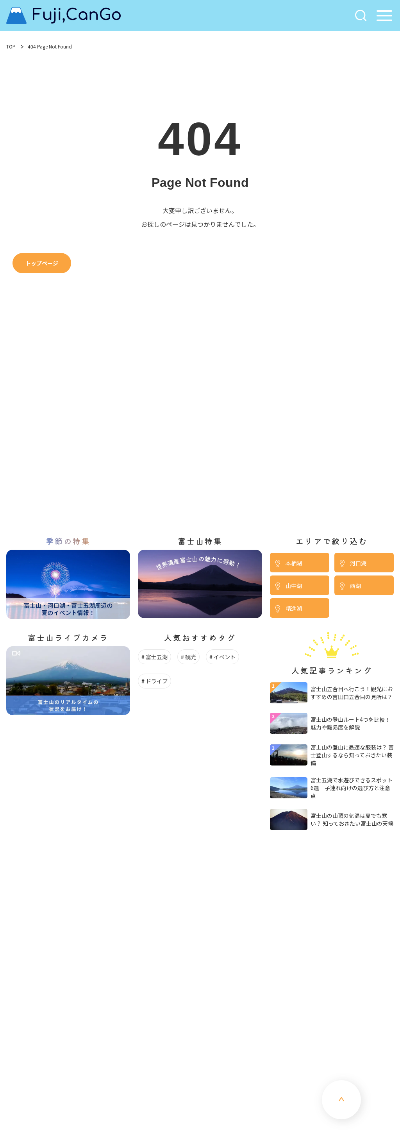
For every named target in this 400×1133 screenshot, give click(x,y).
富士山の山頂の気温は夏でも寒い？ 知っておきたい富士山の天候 (352, 819)
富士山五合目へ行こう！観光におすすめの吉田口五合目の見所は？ (352, 693)
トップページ (41, 263)
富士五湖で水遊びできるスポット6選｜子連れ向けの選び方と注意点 (352, 788)
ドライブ (157, 681)
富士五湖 (157, 657)
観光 (190, 657)
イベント (225, 657)
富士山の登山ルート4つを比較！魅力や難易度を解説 (350, 723)
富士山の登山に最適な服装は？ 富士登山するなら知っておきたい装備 (352, 755)
